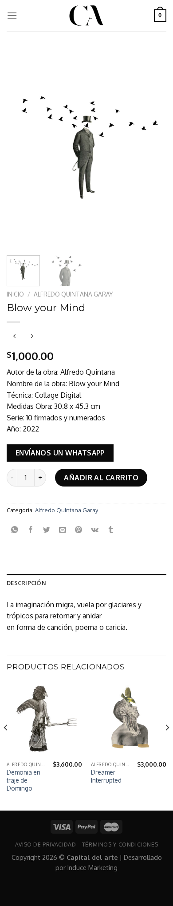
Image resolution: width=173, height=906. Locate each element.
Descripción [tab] (26, 582)
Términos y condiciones (120, 844)
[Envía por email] (62, 529)
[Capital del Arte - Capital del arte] (86, 15)
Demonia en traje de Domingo (23, 779)
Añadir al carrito (101, 477)
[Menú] (12, 15)
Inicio (15, 294)
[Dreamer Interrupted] (128, 719)
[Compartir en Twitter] (46, 529)
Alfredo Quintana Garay (73, 294)
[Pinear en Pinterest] (78, 529)
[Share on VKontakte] (94, 529)
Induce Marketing (92, 867)
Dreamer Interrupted (106, 776)
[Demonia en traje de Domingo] (44, 719)
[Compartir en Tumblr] (110, 529)
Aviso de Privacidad (45, 844)
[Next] (152, 149)
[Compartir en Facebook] (31, 529)
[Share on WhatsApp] (15, 529)
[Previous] (21, 149)
